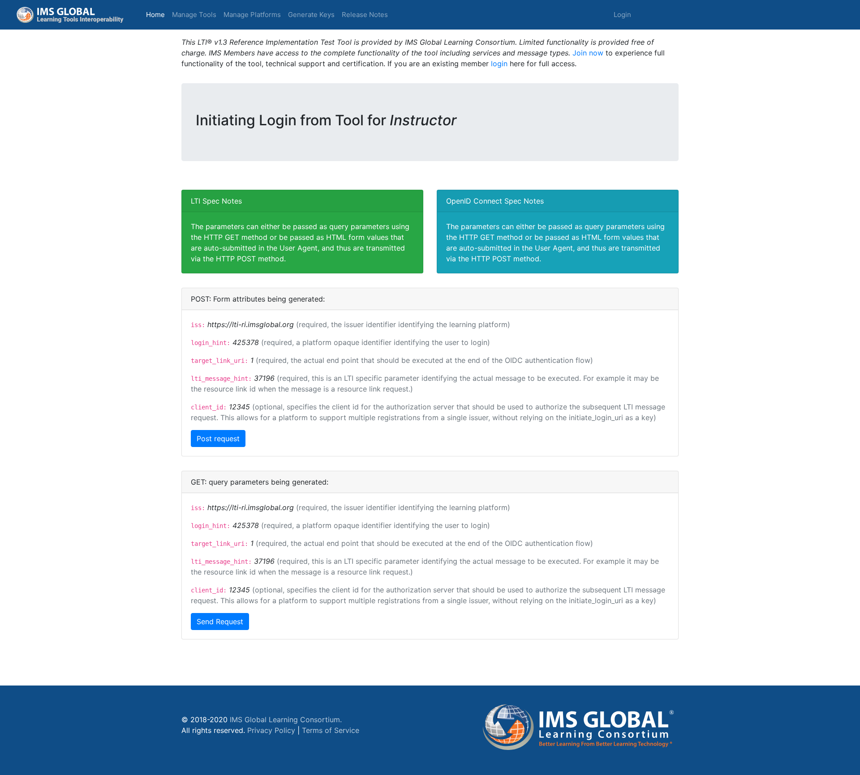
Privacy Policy (271, 730)
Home (157, 14)
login (499, 63)
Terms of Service (330, 730)
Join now (587, 52)
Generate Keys (311, 14)
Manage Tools (194, 14)
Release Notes (365, 14)
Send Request (220, 621)
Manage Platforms (252, 14)
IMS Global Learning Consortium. (286, 719)
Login (622, 14)
